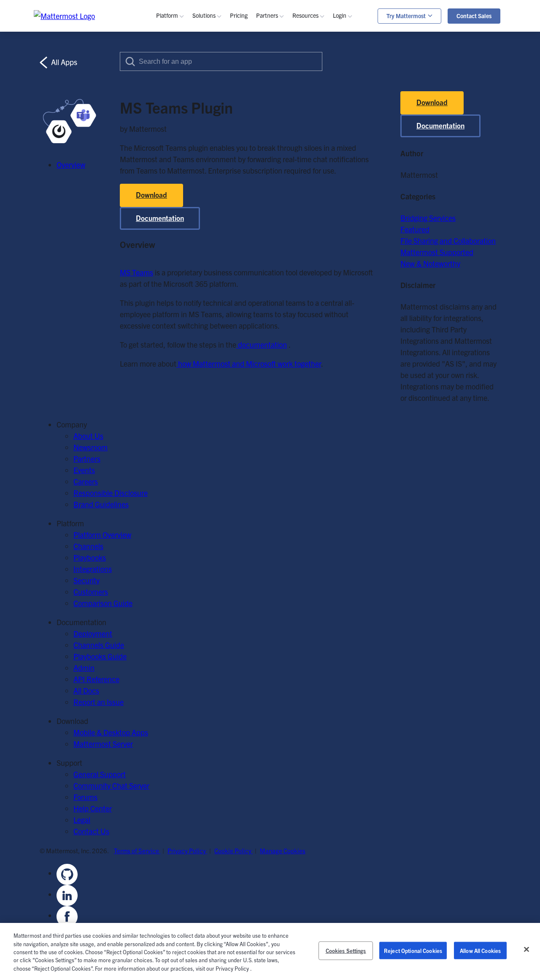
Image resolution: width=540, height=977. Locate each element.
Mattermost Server (103, 743)
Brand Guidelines (101, 504)
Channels (184, 74)
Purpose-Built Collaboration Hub (257, 120)
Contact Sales (473, 15)
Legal (81, 820)
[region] (270, 950)
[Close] (526, 949)
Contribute (322, 264)
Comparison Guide (102, 603)
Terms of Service (137, 850)
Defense (218, 169)
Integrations (92, 569)
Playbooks (185, 86)
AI (172, 120)
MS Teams (185, 181)
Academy (320, 147)
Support (358, 97)
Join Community (331, 253)
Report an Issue (98, 702)
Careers (85, 481)
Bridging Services (428, 218)
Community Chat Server (111, 785)
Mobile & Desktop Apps (110, 732)
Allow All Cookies (480, 950)
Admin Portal (366, 74)
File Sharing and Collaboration (448, 240)
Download (151, 194)
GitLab (179, 204)
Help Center (92, 808)
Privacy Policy (187, 850)
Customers (322, 109)
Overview (183, 63)
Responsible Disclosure (110, 493)
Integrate (319, 287)
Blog (312, 74)
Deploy (316, 276)
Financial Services (233, 204)
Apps (354, 86)
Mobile (179, 109)
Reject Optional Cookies (413, 950)
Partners (86, 458)
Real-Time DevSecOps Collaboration (262, 109)
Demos (316, 86)
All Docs (86, 690)
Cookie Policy (233, 850)
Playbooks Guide (331, 169)
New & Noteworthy (430, 263)
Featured (414, 229)
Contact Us (91, 831)
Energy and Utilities (236, 215)
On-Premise (188, 242)
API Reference (328, 204)
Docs (313, 192)
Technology (223, 181)
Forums (85, 797)
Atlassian (183, 192)
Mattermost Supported (436, 252)
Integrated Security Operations (443, 67)
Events (316, 97)
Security (182, 131)
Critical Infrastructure (239, 158)
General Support (99, 774)
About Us (88, 436)
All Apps (63, 62)
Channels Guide (330, 158)
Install (314, 299)
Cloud (178, 253)
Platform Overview (102, 534)
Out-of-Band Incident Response (445, 79)
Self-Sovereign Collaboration (249, 86)
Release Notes (328, 215)
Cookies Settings (346, 950)
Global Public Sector (237, 192)
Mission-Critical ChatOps (244, 97)
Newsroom (90, 447)
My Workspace (369, 63)
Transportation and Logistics (250, 226)
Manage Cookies (282, 850)
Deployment (92, 633)
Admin (315, 181)
